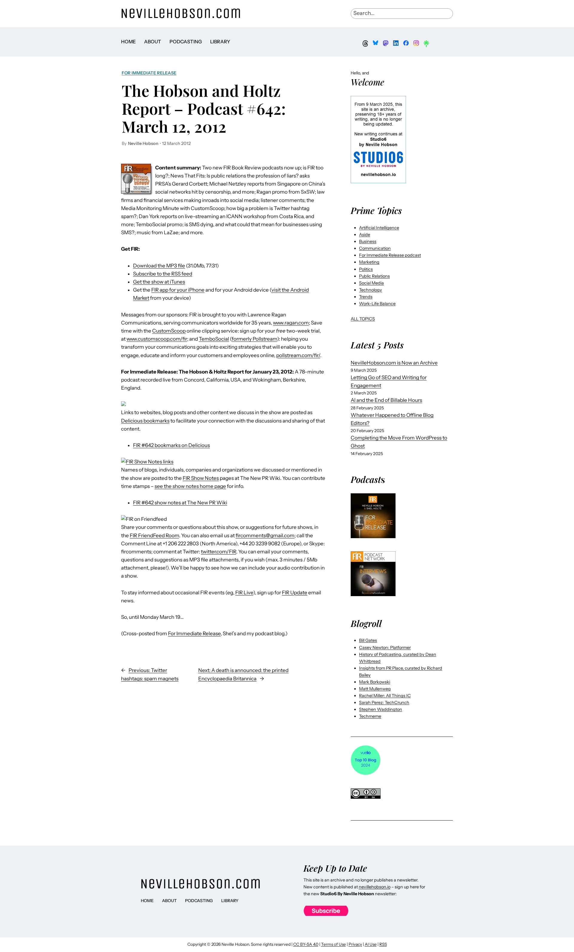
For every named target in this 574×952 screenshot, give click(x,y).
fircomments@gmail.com (265, 535)
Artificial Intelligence (379, 227)
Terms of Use (333, 944)
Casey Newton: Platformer (385, 647)
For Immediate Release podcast (390, 255)
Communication (375, 248)
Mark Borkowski (374, 682)
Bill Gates (368, 640)
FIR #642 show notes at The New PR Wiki (180, 503)
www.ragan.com (291, 323)
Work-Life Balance (377, 303)
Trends (366, 296)
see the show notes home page (190, 486)
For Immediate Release (149, 73)
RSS (383, 944)
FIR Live (244, 593)
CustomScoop (169, 331)
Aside (364, 234)
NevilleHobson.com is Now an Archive (394, 363)
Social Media (371, 283)
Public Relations (374, 276)
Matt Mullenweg (375, 688)
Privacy (355, 944)
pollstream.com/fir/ (298, 355)
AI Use (371, 944)
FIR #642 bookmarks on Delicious (171, 445)
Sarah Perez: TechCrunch (384, 702)
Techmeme (370, 716)
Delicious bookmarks (145, 421)
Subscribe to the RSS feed (162, 274)
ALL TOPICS (363, 319)
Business (367, 241)
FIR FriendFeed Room (154, 535)
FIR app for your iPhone (177, 290)
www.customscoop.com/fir (156, 339)
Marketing (369, 262)
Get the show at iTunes (159, 282)
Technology (370, 290)
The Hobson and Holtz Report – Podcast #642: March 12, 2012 (204, 108)
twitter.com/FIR (218, 552)
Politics (366, 269)
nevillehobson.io (374, 887)
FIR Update (294, 593)
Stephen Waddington (380, 709)
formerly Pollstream (254, 339)
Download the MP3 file (159, 266)
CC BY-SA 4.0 (305, 944)
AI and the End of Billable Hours (386, 400)
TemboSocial (214, 339)
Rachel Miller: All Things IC (385, 695)
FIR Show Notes (201, 478)
